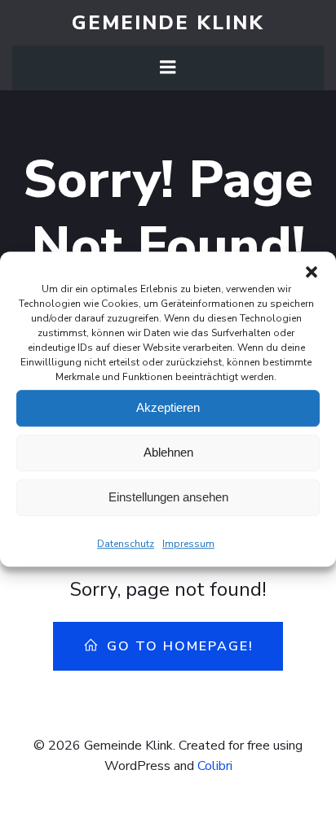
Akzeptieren (168, 407)
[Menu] (168, 67)
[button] (311, 272)
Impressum (188, 543)
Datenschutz (125, 543)
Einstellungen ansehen (168, 497)
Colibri (214, 766)
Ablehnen (168, 452)
